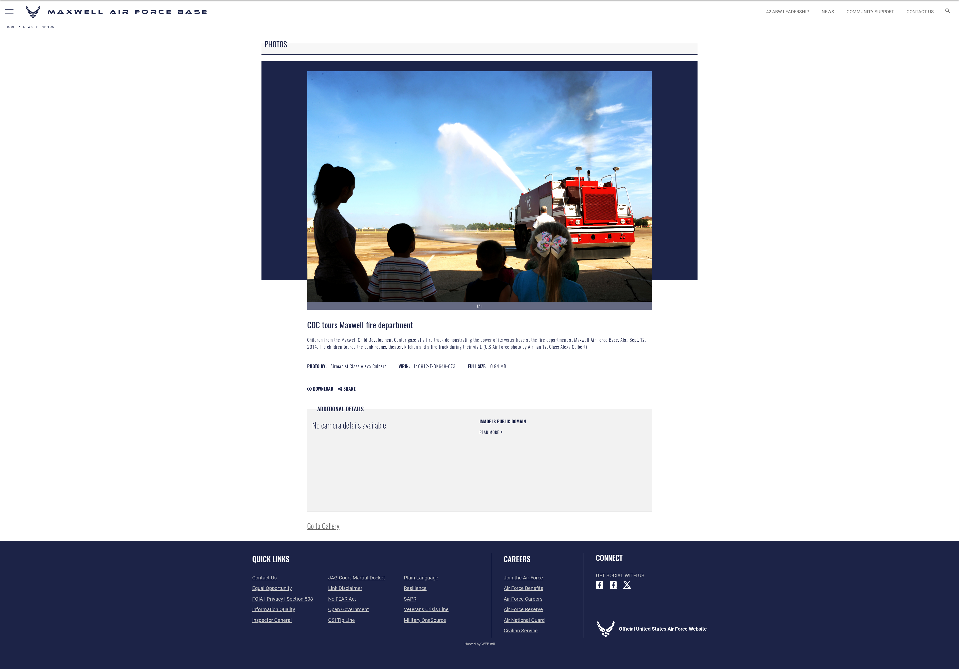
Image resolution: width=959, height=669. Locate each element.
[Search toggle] (947, 12)
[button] (8, 12)
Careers (517, 558)
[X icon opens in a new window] (627, 584)
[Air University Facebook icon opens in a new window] (613, 584)
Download (322, 388)
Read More (490, 432)
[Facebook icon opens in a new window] (599, 584)
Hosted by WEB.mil (480, 644)
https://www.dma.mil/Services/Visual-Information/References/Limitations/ (538, 463)
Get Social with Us (620, 575)
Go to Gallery (323, 525)
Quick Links (270, 558)
